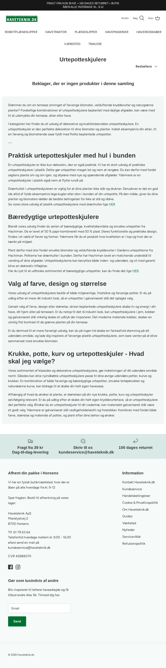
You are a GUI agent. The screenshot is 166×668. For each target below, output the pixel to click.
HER (112, 204)
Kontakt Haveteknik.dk (138, 482)
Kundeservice (132, 489)
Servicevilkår (131, 537)
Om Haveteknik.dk (135, 509)
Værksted (72, 44)
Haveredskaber (148, 32)
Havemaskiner (116, 32)
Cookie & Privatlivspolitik (140, 503)
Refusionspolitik (133, 543)
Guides (127, 516)
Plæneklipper (86, 32)
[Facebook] (10, 567)
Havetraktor (56, 32)
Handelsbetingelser (136, 496)
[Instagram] (18, 567)
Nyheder (128, 530)
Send (17, 621)
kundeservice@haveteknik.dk (29, 548)
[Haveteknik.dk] (21, 18)
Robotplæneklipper (21, 32)
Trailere (95, 44)
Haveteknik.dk (25, 654)
